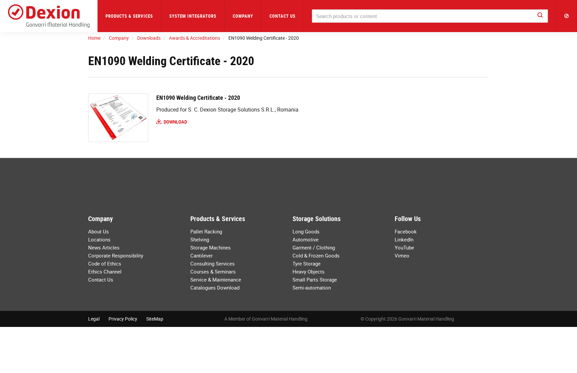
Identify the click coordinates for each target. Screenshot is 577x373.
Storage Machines (210, 247)
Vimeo (402, 255)
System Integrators (192, 16)
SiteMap (154, 319)
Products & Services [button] (129, 16)
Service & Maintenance (215, 279)
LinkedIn (404, 239)
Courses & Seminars (213, 271)
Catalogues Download (214, 287)
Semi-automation (312, 287)
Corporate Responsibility (115, 255)
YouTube (404, 247)
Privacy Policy (123, 319)
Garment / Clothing (314, 247)
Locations (99, 239)
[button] (566, 16)
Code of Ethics (104, 263)
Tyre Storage (307, 263)
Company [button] (243, 16)
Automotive (306, 239)
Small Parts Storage (315, 279)
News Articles (104, 247)
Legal (94, 319)
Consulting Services (212, 263)
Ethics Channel (105, 271)
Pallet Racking (206, 231)
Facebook (406, 231)
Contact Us (282, 16)
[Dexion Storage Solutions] (48, 16)
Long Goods (306, 231)
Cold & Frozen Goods (316, 255)
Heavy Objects (309, 271)
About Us (98, 231)
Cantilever (201, 255)
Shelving (199, 239)
